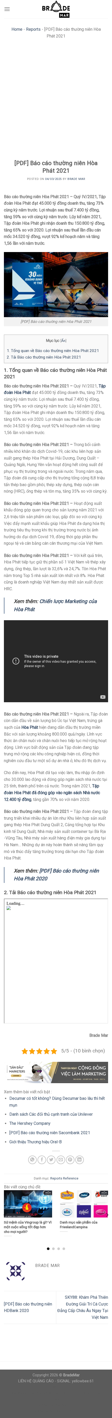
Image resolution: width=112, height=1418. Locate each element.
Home (16, 29)
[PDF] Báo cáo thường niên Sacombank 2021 (49, 1132)
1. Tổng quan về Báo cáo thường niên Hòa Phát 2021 (53, 350)
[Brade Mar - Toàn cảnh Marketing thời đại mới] (56, 9)
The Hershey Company (30, 1123)
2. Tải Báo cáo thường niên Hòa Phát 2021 (44, 357)
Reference (70, 1178)
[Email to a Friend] (61, 1160)
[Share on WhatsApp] (32, 1160)
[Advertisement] (56, 101)
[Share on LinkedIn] (79, 1160)
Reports (33, 29)
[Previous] (5, 1215)
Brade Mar (76, 179)
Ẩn (63, 340)
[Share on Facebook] (42, 1160)
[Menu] (7, 9)
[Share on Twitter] (51, 1160)
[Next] (107, 1215)
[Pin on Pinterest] (70, 1160)
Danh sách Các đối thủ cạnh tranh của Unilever (51, 1114)
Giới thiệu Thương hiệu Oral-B (35, 1141)
